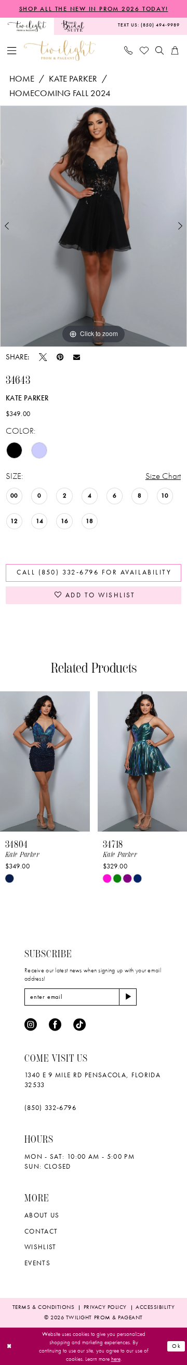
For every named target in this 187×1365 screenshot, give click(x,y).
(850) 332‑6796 (50, 1107)
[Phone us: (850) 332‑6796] (128, 50)
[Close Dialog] (9, 1346)
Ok (176, 1345)
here (116, 1358)
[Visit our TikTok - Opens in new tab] (79, 1025)
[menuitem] (27, 26)
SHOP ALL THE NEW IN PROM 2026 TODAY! (93, 8)
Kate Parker (73, 78)
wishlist (40, 1246)
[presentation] (56, 761)
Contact (41, 1231)
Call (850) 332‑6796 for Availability (94, 572)
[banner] (60, 51)
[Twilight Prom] (27, 26)
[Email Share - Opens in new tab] (76, 357)
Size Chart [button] (163, 475)
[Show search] (159, 50)
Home (21, 78)
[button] (12, 50)
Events (37, 1263)
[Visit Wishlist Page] (144, 50)
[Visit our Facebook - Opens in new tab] (55, 1025)
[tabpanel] (93, 226)
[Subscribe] (128, 997)
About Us (42, 1215)
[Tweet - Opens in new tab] (43, 357)
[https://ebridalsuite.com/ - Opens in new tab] (73, 26)
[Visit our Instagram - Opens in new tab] (30, 1025)
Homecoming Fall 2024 (60, 93)
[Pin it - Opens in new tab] (60, 357)
